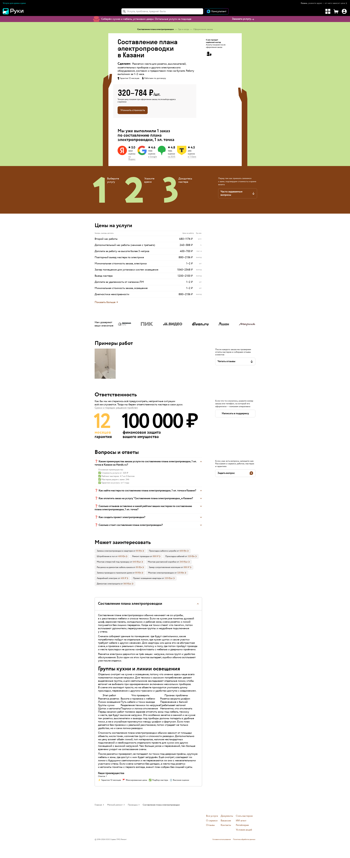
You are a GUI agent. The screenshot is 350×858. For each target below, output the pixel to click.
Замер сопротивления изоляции (164, 567)
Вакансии (226, 820)
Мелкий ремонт (115, 804)
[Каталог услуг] (328, 11)
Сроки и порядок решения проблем (116, 408)
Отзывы (210, 825)
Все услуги (212, 816)
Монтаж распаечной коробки (162, 561)
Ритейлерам (242, 825)
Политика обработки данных (244, 839)
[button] (324, 3)
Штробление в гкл (106, 556)
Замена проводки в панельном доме (114, 572)
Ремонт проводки (140, 556)
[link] (120, 551)
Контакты (226, 825)
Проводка (133, 804)
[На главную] (18, 11)
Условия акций (244, 829)
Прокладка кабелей (174, 556)
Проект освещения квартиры (147, 578)
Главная (98, 804)
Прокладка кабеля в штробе (162, 550)
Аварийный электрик (107, 578)
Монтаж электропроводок (161, 572)
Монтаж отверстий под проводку (113, 561)
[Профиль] (344, 11)
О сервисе (212, 820)
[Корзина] (336, 11)
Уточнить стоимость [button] (132, 110)
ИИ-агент (241, 820)
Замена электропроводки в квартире (115, 550)
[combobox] (162, 11)
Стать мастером (244, 816)
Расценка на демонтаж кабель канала (115, 567)
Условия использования (221, 839)
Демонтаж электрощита (108, 583)
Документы (227, 816)
